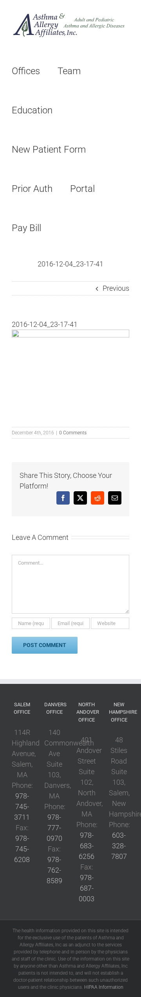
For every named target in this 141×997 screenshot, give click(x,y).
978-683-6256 (86, 845)
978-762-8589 (54, 870)
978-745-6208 (22, 849)
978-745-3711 (22, 806)
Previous (116, 288)
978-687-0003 (86, 888)
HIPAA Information (103, 987)
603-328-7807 (119, 845)
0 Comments (73, 433)
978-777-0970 (54, 827)
